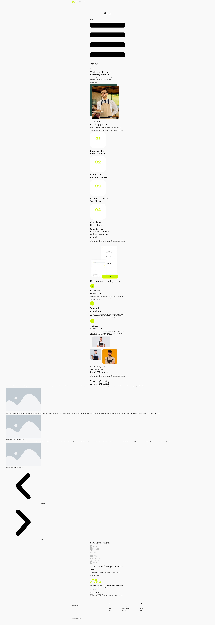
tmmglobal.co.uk (80, 2)
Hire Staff (137, 2)
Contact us (92, 68)
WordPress (79, 618)
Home (142, 2)
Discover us (131, 2)
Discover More (93, 82)
